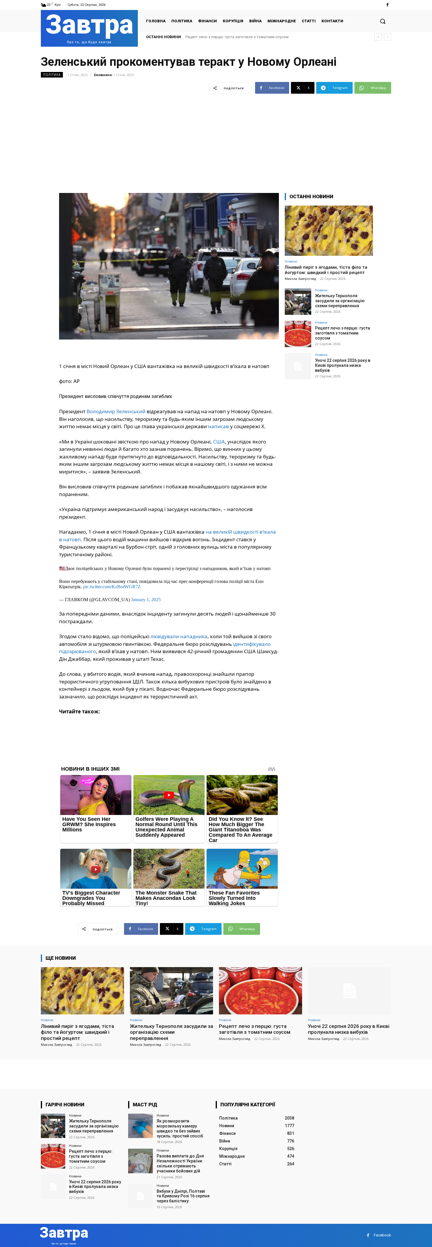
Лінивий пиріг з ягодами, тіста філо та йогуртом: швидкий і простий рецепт (326, 270)
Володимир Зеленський (116, 411)
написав (218, 426)
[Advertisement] (216, 140)
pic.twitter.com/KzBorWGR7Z (112, 586)
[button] (382, 21)
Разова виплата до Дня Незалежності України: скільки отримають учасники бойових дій (180, 1163)
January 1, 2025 (146, 599)
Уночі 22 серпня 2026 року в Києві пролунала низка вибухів (238, 37)
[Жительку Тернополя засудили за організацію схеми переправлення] (298, 301)
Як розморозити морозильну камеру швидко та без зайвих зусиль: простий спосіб (180, 1128)
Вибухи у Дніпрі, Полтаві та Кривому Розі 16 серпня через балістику (183, 1196)
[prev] (378, 37)
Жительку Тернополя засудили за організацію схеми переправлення (340, 300)
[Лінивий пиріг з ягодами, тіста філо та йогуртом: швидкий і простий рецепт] (329, 231)
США (219, 441)
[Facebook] (387, 5)
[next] (387, 37)
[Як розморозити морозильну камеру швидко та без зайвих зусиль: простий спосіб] (140, 1126)
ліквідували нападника (178, 636)
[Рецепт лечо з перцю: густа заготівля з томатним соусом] (298, 334)
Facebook (382, 1235)
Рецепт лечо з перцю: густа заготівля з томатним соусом (342, 333)
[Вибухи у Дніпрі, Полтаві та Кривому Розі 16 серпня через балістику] (140, 1196)
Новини (291, 261)
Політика (52, 75)
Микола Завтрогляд (300, 278)
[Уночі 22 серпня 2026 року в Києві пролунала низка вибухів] (298, 366)
